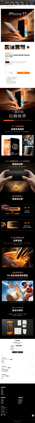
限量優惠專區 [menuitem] (17, 2)
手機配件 (2, 393)
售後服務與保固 (20, 400)
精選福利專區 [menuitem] (12, 2)
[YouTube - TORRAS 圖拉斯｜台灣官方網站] (4, 414)
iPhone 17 (7, 61)
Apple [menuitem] (27, 2)
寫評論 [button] (17, 352)
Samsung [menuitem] (31, 2)
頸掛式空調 (2, 394)
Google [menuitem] (9, 4)
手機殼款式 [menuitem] (22, 2)
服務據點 (2, 400)
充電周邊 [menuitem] (18, 4)
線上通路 (2, 401)
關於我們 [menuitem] (31, 4)
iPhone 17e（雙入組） (9, 63)
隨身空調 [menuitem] (22, 4)
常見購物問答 (20, 401)
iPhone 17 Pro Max (22, 61)
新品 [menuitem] (7, 2)
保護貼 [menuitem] (14, 4)
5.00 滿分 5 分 (20, 342)
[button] (7, 53)
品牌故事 (2, 399)
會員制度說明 (20, 399)
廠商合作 (2, 403)
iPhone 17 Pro (16, 61)
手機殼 (2, 389)
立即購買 (23, 72)
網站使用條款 (20, 402)
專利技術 (2, 402)
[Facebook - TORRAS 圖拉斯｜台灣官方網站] (1, 414)
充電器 (2, 392)
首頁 (1, 6)
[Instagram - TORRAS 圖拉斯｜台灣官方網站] (3, 414)
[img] (4, 358)
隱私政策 (19, 403)
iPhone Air (11, 61)
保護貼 (2, 390)
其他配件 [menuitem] (27, 4)
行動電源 (2, 391)
